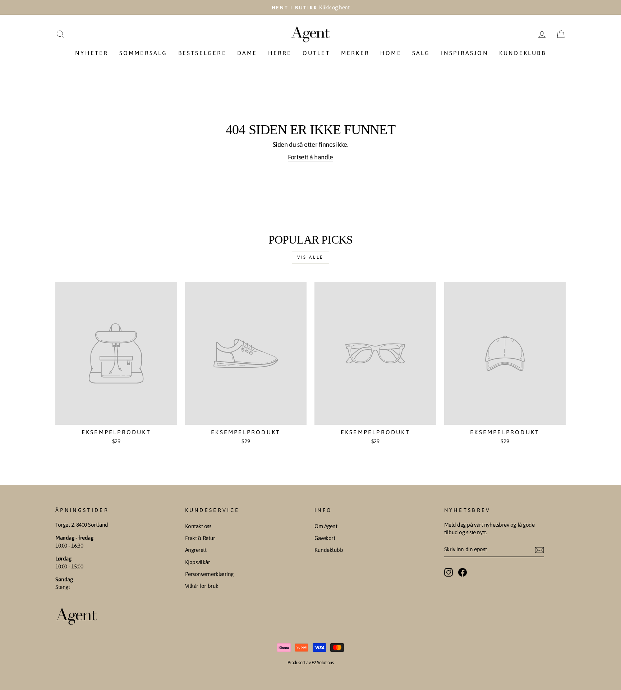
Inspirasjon (464, 53)
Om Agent (325, 526)
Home (390, 53)
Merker (355, 53)
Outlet (316, 53)
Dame (247, 53)
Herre (280, 53)
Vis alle (310, 257)
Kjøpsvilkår (197, 562)
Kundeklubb (522, 53)
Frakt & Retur (200, 538)
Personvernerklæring (209, 574)
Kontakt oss (198, 526)
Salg (421, 53)
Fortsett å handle (310, 157)
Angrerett (196, 550)
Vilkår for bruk (201, 586)
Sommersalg (143, 53)
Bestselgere (202, 53)
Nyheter (91, 53)
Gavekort (324, 538)
